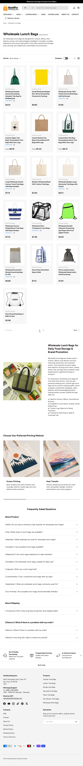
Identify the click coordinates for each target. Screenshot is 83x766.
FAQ (4, 714)
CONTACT (75, 14)
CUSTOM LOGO (53, 14)
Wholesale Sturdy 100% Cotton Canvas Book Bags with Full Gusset (68, 94)
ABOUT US (65, 14)
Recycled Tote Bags (50, 691)
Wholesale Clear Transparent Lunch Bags (41, 227)
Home (4, 23)
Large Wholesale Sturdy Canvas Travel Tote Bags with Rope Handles (14, 184)
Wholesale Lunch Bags (14, 23)
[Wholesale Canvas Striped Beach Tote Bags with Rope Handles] (14, 211)
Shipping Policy (8, 733)
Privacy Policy (8, 725)
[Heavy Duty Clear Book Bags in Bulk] (41, 255)
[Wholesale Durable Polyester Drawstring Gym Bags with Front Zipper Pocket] (68, 211)
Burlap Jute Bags (49, 687)
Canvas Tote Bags (49, 679)
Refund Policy (8, 729)
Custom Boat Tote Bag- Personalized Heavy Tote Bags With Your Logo (68, 140)
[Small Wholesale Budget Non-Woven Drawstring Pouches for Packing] (41, 77)
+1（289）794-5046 (10, 690)
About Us (6, 721)
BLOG (44, 14)
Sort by (6, 58)
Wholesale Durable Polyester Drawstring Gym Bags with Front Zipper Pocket (66, 229)
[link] (20, 330)
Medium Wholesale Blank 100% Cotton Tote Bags (41, 183)
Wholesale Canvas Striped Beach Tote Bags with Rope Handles (14, 228)
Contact (6, 717)
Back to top (41, 665)
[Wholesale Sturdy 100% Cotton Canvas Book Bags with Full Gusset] (68, 77)
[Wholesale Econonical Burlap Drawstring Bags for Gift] (14, 255)
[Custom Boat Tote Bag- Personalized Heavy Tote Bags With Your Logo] (68, 123)
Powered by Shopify (21, 758)
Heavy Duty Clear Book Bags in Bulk (40, 271)
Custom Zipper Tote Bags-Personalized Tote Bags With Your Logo (14, 140)
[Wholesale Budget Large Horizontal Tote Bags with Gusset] (68, 167)
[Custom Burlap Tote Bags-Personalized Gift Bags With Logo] (41, 123)
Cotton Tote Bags (49, 683)
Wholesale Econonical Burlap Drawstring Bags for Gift (14, 272)
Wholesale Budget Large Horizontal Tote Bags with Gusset (68, 184)
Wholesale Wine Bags (51, 703)
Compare (58, 58)
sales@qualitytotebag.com (12, 698)
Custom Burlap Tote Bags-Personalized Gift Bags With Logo (40, 140)
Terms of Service (9, 737)
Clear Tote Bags (49, 695)
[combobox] (45, 8)
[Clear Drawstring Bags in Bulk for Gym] (14, 299)
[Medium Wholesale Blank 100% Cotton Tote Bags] (41, 167)
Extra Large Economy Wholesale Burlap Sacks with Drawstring (67, 272)
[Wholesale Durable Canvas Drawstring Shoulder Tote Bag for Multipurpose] (14, 77)
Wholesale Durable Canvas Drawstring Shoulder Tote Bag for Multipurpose (13, 95)
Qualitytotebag (12, 758)
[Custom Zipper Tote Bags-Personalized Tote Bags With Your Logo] (14, 123)
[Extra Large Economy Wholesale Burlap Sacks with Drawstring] (68, 255)
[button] (78, 8)
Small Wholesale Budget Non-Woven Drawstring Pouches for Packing (41, 94)
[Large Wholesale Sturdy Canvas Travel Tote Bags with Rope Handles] (14, 167)
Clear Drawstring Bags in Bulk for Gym (14, 315)
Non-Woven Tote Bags (51, 699)
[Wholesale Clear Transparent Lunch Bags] (41, 211)
